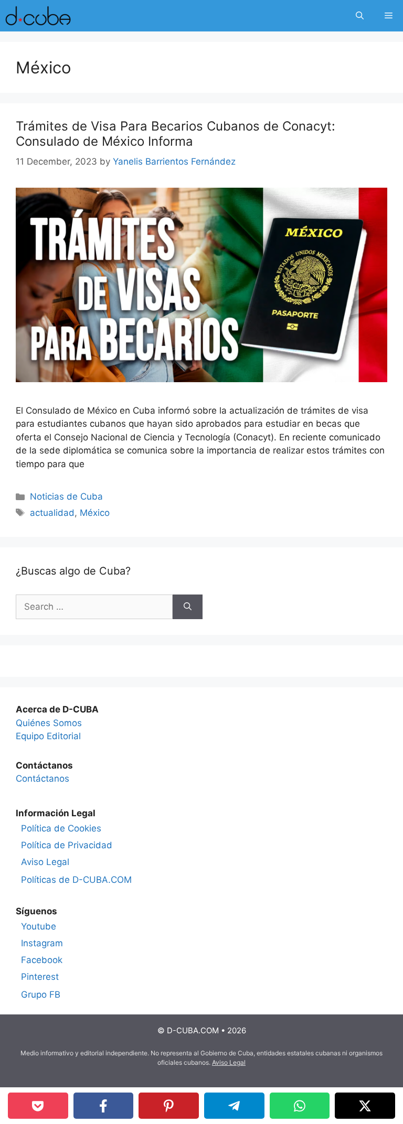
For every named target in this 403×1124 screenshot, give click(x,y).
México (95, 512)
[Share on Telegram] (234, 1106)
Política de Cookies (61, 828)
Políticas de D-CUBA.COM (76, 880)
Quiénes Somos (49, 723)
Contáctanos (42, 778)
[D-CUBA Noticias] (38, 15)
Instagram (42, 943)
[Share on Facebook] (103, 1106)
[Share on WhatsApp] (300, 1106)
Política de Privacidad (66, 845)
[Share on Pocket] (38, 1106)
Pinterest (40, 977)
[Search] (188, 607)
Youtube (38, 926)
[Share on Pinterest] (169, 1106)
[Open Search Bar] (359, 15)
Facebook (41, 960)
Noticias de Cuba (66, 496)
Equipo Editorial (48, 736)
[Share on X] (365, 1106)
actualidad (52, 512)
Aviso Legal (45, 862)
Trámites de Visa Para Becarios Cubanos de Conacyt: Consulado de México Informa (175, 133)
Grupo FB (40, 994)
